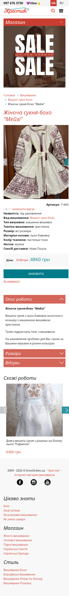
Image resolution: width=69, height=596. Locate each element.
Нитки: (9, 244)
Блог (7, 506)
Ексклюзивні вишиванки (20, 515)
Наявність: (11, 213)
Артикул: (53, 205)
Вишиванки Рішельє (17, 583)
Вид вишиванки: (16, 218)
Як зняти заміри (14, 519)
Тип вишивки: (14, 222)
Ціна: (9, 260)
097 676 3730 (13, 3)
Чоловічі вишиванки (18, 540)
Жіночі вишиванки (16, 536)
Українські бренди (16, 553)
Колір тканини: (15, 240)
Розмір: (9, 231)
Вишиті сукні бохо (20, 100)
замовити (36, 274)
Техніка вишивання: (19, 227)
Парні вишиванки (16, 545)
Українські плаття (15, 549)
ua (53, 3)
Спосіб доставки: (16, 249)
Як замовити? (12, 281)
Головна (9, 95)
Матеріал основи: (17, 235)
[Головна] (17, 13)
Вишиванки (28, 95)
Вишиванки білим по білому (23, 579)
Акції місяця (12, 510)
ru (62, 3)
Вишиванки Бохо (15, 570)
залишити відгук (23, 209)
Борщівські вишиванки (19, 574)
